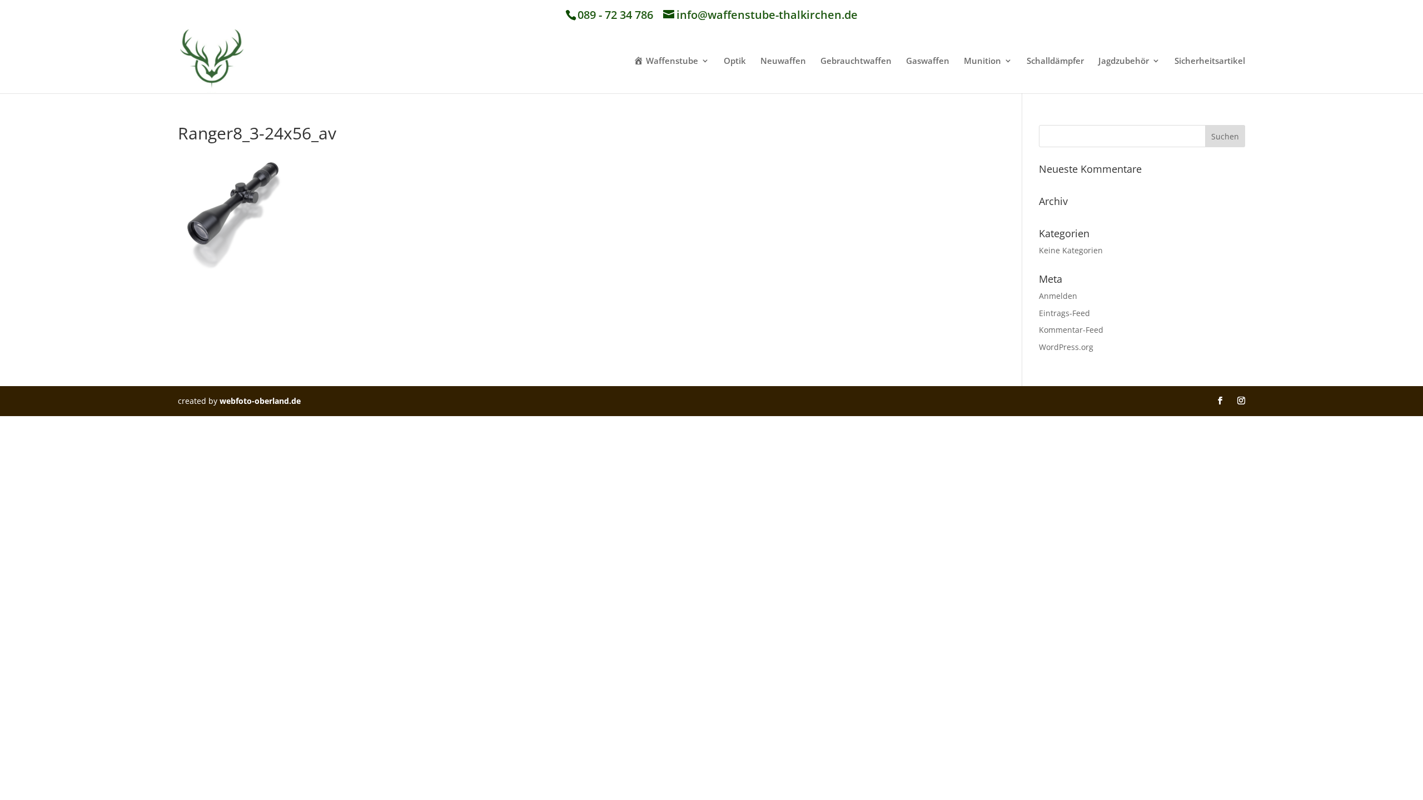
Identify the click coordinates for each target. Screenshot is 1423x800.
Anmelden (1058, 296)
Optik (735, 61)
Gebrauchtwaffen (856, 61)
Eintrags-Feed (1064, 313)
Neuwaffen (783, 61)
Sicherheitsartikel (1210, 61)
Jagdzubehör (1123, 61)
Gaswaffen (927, 61)
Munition (982, 61)
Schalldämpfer (1055, 61)
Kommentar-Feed (1071, 329)
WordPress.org (1066, 347)
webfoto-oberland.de (260, 401)
